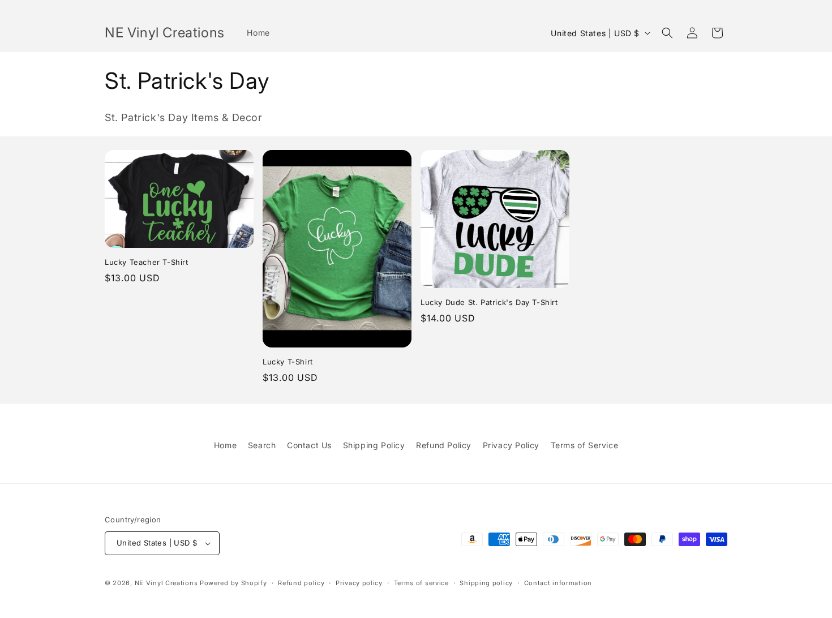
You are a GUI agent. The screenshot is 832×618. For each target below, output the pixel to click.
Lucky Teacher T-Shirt (146, 262)
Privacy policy (359, 583)
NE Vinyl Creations (166, 583)
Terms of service (421, 583)
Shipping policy (486, 583)
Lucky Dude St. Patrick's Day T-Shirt (489, 302)
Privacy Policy (511, 445)
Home (225, 445)
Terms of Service (585, 445)
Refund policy (301, 583)
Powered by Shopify (233, 583)
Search (262, 445)
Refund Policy (443, 445)
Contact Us (309, 445)
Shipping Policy (374, 445)
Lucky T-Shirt (288, 361)
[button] (667, 32)
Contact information (558, 583)
